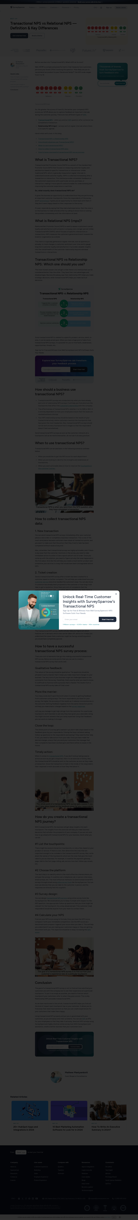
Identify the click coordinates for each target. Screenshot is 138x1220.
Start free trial (107, 619)
